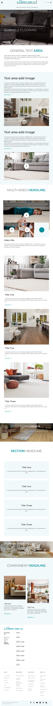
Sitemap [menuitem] (42, 695)
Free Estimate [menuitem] (7, 687)
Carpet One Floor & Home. (12, 702)
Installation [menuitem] (30, 686)
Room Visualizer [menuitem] (20, 675)
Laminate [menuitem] (6, 682)
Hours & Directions (6, 643)
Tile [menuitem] (5, 685)
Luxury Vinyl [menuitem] (7, 675)
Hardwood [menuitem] (6, 678)
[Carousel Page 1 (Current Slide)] (24, 438)
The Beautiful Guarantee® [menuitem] (31, 681)
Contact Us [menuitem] (42, 683)
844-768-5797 (35, 7)
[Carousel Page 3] (27, 438)
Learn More (7, 304)
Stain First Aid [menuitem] (31, 678)
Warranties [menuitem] (30, 684)
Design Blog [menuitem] (19, 688)
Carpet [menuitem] (5, 680)
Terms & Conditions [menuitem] (42, 686)
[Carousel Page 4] (29, 438)
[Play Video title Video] (11, 229)
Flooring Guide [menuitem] (19, 690)
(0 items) (50, 2)
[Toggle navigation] (2, 2)
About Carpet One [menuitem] (43, 676)
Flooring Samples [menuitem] (18, 678)
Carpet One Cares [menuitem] (43, 680)
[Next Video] (41, 229)
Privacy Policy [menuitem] (43, 689)
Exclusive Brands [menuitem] (30, 689)
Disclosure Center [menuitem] (42, 692)
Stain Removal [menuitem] (31, 675)
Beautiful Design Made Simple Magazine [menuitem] (19, 683)
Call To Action (7, 94)
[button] (46, 2)
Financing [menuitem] (6, 690)
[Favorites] (48, 2)
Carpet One (6, 24)
